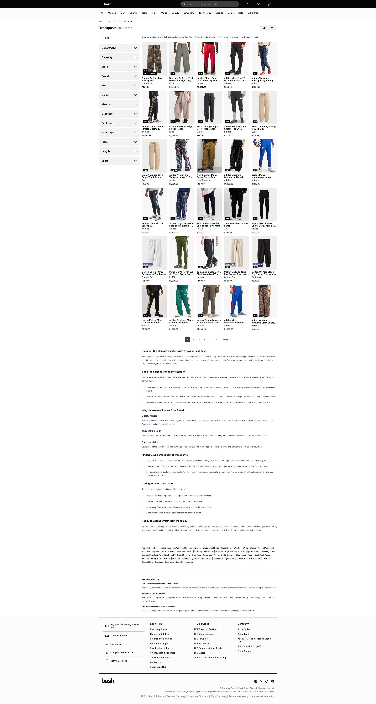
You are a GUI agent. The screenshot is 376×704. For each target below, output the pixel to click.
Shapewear (241, 555)
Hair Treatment (255, 558)
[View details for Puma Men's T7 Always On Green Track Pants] (181, 253)
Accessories (187, 562)
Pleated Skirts (220, 555)
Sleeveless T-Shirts (184, 551)
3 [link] (199, 339)
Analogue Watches (175, 548)
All (102, 13)
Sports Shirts (147, 562)
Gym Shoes (230, 558)
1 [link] (187, 339)
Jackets (145, 555)
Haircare (267, 558)
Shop (108, 21)
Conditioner (218, 558)
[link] (227, 339)
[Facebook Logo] (272, 682)
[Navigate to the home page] (107, 4)
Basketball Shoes (262, 555)
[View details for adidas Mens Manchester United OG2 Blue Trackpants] (236, 301)
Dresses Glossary (176, 696)
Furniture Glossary (239, 696)
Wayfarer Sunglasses (151, 551)
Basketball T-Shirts (173, 555)
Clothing (117, 21)
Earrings (231, 555)
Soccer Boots (227, 548)
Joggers (162, 548)
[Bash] (101, 21)
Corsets (186, 555)
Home (144, 13)
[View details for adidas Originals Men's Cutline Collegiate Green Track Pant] (181, 301)
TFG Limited (147, 696)
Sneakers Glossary (198, 696)
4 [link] (205, 339)
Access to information (262, 696)
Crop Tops (196, 555)
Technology (205, 13)
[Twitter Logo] (261, 682)
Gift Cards (253, 13)
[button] (248, 4)
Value (164, 13)
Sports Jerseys (254, 551)
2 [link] (193, 339)
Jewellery (189, 13)
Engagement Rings (211, 548)
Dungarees (207, 555)
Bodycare (159, 562)
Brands (219, 13)
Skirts (243, 551)
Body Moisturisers (173, 562)
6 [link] (216, 339)
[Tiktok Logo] (266, 682)
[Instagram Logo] (256, 682)
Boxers (198, 548)
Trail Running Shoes (190, 558)
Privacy (160, 696)
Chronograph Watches (204, 551)
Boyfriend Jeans (232, 551)
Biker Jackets (168, 551)
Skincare (146, 558)
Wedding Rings (249, 548)
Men (123, 13)
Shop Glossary (218, 696)
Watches (237, 548)
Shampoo (176, 558)
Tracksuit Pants (157, 555)
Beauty (175, 13)
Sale (240, 13)
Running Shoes (268, 551)
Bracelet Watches (265, 548)
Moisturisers (206, 558)
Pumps (250, 555)
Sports (133, 13)
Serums (167, 558)
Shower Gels (241, 558)
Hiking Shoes (156, 558)
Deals (231, 13)
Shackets (219, 551)
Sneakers (189, 548)
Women (112, 13)
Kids (154, 13)
